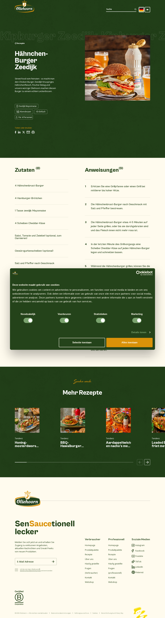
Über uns (89, 559)
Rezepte (88, 554)
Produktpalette (92, 550)
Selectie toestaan (82, 342)
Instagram (140, 545)
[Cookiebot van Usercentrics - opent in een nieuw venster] (138, 273)
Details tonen (138, 332)
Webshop (89, 582)
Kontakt (88, 577)
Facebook (139, 550)
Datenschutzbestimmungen (30, 571)
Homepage (90, 545)
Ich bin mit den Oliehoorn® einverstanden (36, 569)
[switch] (64, 320)
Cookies (95, 613)
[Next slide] (147, 462)
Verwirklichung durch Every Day (112, 613)
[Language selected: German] (141, 10)
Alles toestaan (129, 342)
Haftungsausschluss (81, 613)
